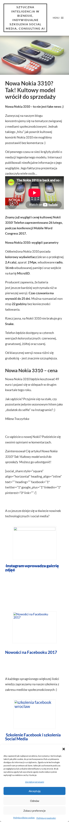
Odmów (34, 800)
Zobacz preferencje (34, 810)
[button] (63, 749)
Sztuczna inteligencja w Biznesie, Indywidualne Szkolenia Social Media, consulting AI (25, 17)
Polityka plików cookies (24, 817)
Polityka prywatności (46, 818)
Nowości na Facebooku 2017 (31, 652)
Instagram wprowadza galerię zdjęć (32, 567)
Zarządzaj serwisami (34, 782)
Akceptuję (35, 791)
